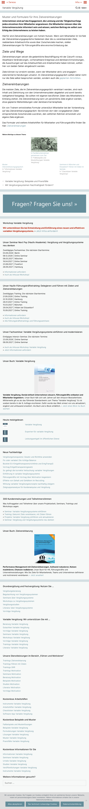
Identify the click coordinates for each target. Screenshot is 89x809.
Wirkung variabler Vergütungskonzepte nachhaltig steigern (28, 484)
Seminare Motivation (12, 674)
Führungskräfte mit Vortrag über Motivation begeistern (27, 477)
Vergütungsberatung (12, 591)
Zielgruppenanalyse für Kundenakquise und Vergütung (26, 487)
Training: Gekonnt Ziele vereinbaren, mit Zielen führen (28, 514)
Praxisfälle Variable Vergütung (16, 741)
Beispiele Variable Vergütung (15, 728)
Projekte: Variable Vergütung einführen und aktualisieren (29, 517)
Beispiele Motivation (12, 681)
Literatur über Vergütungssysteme (18, 608)
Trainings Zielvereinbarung (14, 660)
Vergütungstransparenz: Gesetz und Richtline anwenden (27, 457)
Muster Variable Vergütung (14, 738)
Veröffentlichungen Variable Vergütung (20, 767)
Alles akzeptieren (15, 804)
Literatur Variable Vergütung (15, 647)
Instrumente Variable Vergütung (16, 704)
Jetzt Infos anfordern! (47, 231)
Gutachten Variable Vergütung (16, 627)
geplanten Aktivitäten (70, 78)
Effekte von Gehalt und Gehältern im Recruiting (23, 480)
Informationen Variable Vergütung (17, 754)
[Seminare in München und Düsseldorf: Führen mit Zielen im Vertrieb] (73, 150)
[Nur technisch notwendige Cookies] (86, 800)
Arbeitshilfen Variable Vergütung (17, 707)
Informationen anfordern (15, 272)
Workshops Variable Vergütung (16, 637)
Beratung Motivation (12, 677)
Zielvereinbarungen (16, 126)
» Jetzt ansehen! (36, 575)
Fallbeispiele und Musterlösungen (17, 724)
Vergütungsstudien (11, 604)
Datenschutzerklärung (72, 804)
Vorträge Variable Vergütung (15, 631)
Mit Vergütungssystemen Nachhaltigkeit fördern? (29, 185)
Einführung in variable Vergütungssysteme (21, 474)
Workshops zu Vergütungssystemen (18, 601)
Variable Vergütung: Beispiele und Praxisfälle (26, 181)
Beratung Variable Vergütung (15, 624)
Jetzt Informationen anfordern (18, 350)
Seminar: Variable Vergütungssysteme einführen (25, 511)
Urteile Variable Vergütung (14, 761)
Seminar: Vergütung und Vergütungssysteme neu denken (29, 520)
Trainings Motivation (12, 670)
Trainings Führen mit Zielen (14, 664)
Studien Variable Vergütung (15, 764)
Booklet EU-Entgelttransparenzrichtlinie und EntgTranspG (28, 463)
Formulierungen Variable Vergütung (18, 731)
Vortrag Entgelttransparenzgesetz (18, 467)
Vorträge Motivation (12, 691)
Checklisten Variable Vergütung (16, 710)
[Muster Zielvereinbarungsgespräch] (15, 150)
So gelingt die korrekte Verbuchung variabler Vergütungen (28, 470)
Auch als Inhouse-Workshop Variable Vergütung (25, 347)
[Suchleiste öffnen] (76, 7)
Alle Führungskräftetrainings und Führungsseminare (27, 321)
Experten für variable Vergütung (39, 431)
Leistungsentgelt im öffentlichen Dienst (42, 439)
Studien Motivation (11, 684)
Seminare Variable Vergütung (15, 634)
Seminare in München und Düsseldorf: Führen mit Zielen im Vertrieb (72, 166)
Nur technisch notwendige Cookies (42, 804)
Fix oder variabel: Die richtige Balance (19, 460)
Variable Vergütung (12, 7)
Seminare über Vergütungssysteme (18, 598)
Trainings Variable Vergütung (15, 644)
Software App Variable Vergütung (17, 714)
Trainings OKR (9, 667)
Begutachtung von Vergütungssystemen (20, 594)
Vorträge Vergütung (11, 611)
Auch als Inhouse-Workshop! (17, 274)
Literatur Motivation (11, 687)
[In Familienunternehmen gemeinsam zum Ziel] (44, 144)
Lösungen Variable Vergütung (16, 734)
